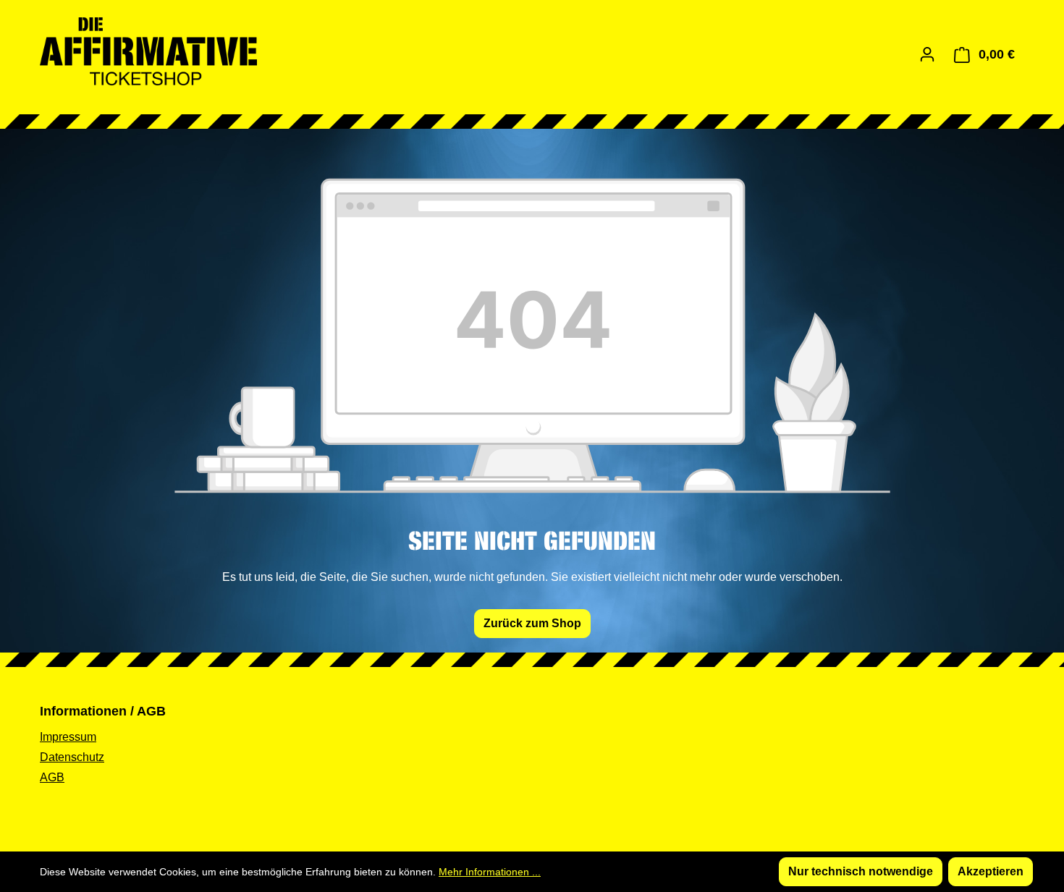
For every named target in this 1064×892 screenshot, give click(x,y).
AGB (52, 777)
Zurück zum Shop (532, 623)
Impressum (68, 737)
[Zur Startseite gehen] (148, 51)
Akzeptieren (990, 871)
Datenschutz (72, 757)
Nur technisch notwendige (860, 871)
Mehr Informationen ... (490, 872)
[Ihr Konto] (927, 54)
